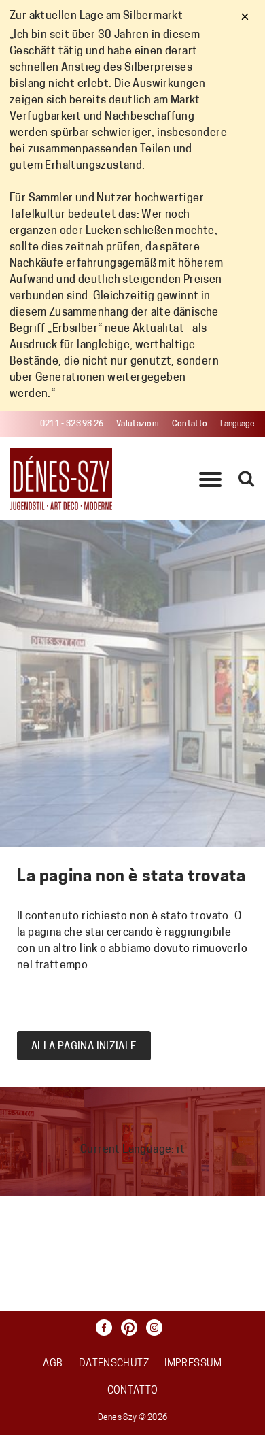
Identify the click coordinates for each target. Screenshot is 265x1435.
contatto (132, 1391)
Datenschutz (114, 1364)
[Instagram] (157, 1327)
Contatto (189, 424)
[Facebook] (107, 1327)
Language (237, 424)
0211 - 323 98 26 (72, 424)
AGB (53, 1364)
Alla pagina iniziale (84, 1047)
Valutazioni (137, 424)
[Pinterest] (132, 1327)
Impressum (193, 1364)
